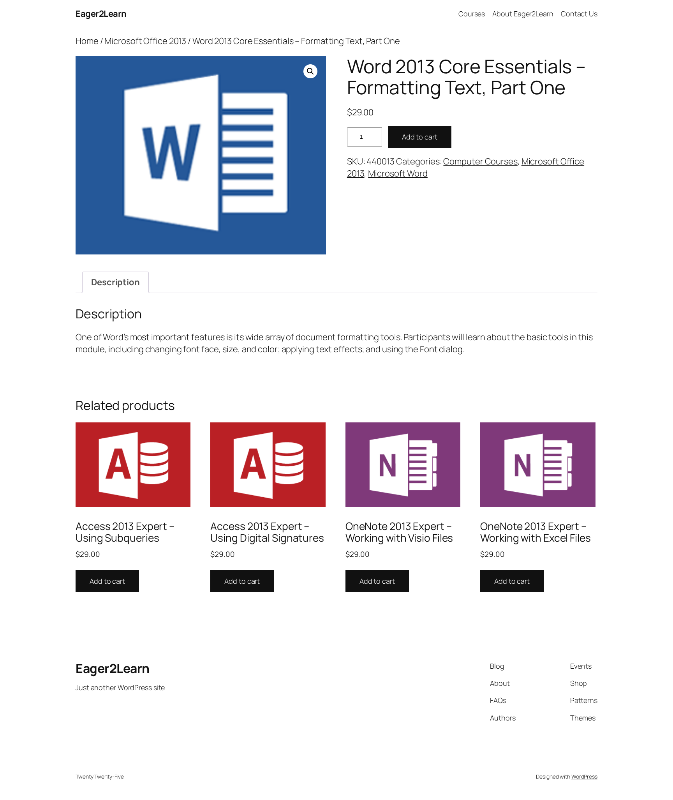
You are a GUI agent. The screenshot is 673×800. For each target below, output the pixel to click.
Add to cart (419, 136)
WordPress (584, 776)
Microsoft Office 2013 (145, 41)
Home (87, 41)
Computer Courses (480, 161)
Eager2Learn (101, 13)
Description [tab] (115, 282)
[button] (310, 71)
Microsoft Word (398, 173)
